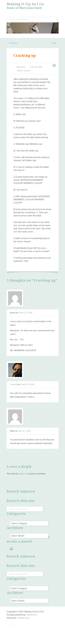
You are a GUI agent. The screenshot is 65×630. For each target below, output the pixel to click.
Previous (12, 43)
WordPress (32, 615)
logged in (23, 473)
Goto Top (9, 622)
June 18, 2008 (36, 67)
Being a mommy (24, 70)
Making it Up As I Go (25, 4)
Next (55, 43)
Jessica (13, 384)
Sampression (23, 618)
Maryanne (21, 67)
